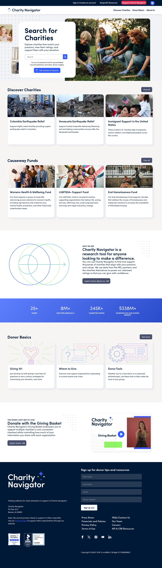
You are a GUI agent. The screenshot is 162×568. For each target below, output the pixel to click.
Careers (116, 524)
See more (146, 337)
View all (146, 89)
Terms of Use (88, 528)
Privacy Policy (89, 524)
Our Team (117, 521)
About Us (150, 10)
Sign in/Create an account (84, 3)
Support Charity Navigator (133, 2)
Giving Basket (21, 520)
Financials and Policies (94, 521)
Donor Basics (138, 10)
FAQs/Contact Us (121, 517)
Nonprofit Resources (108, 3)
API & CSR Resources (123, 528)
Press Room (88, 517)
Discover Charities (121, 10)
